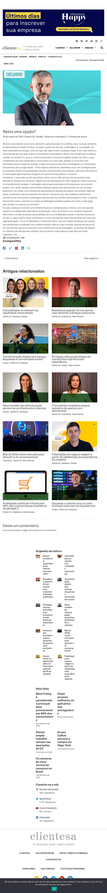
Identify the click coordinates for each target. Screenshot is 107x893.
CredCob (89, 47)
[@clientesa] (37, 799)
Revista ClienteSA (48, 789)
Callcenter (74, 47)
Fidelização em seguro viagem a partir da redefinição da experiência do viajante (74, 457)
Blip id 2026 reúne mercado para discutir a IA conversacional (23, 456)
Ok (54, 889)
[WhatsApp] (28, 248)
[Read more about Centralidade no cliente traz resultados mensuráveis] (25, 292)
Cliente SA (30, 136)
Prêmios (33, 57)
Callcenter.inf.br (44, 853)
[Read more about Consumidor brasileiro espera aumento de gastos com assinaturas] (74, 387)
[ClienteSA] (37, 817)
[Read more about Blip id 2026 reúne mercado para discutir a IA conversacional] (25, 436)
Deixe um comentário (55, 136)
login (25, 530)
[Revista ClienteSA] (37, 789)
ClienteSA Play (55, 57)
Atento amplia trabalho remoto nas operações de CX (43, 740)
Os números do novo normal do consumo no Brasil (44, 765)
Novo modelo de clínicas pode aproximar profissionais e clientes (24, 407)
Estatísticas (66, 316)
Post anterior (10, 258)
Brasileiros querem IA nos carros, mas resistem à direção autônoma (73, 311)
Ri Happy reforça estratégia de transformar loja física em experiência (71, 359)
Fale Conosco (48, 869)
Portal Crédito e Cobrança (73, 853)
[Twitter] (10, 248)
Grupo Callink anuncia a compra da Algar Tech (64, 739)
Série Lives (9, 64)
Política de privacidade (73, 869)
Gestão (39, 136)
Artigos (6, 363)
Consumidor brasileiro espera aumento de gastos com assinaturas (71, 408)
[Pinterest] (16, 248)
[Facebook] (4, 248)
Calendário (7, 460)
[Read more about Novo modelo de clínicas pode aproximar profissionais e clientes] (25, 387)
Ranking (23, 57)
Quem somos (28, 869)
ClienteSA (60, 47)
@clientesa (45, 799)
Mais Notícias (78, 316)
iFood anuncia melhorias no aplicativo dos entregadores (65, 703)
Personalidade (11, 57)
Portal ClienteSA (48, 808)
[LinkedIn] (22, 248)
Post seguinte (92, 258)
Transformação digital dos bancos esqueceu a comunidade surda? (24, 358)
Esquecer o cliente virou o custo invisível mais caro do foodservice (73, 504)
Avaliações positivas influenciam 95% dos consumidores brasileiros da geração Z (25, 506)
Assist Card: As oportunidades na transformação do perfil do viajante (48, 665)
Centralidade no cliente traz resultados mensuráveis (20, 311)
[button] (101, 47)
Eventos (42, 57)
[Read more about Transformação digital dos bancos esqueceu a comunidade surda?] (25, 338)
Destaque (16, 316)
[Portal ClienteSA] (37, 808)
